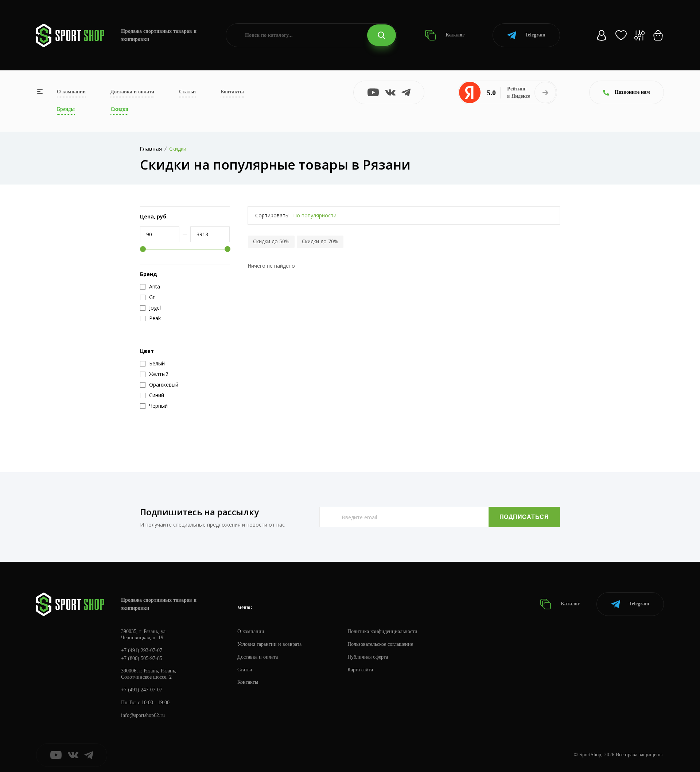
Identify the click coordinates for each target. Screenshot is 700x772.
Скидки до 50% (271, 241)
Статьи (187, 91)
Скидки (119, 109)
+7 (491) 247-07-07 (141, 690)
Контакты (232, 91)
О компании (71, 91)
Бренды (66, 109)
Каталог (454, 35)
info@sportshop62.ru (143, 715)
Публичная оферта (367, 657)
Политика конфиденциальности (382, 631)
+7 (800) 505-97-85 (141, 658)
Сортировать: (272, 215)
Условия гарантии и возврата (269, 644)
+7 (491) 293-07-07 (141, 650)
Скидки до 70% (320, 241)
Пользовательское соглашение (380, 644)
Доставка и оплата (132, 91)
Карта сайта (360, 669)
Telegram (535, 35)
